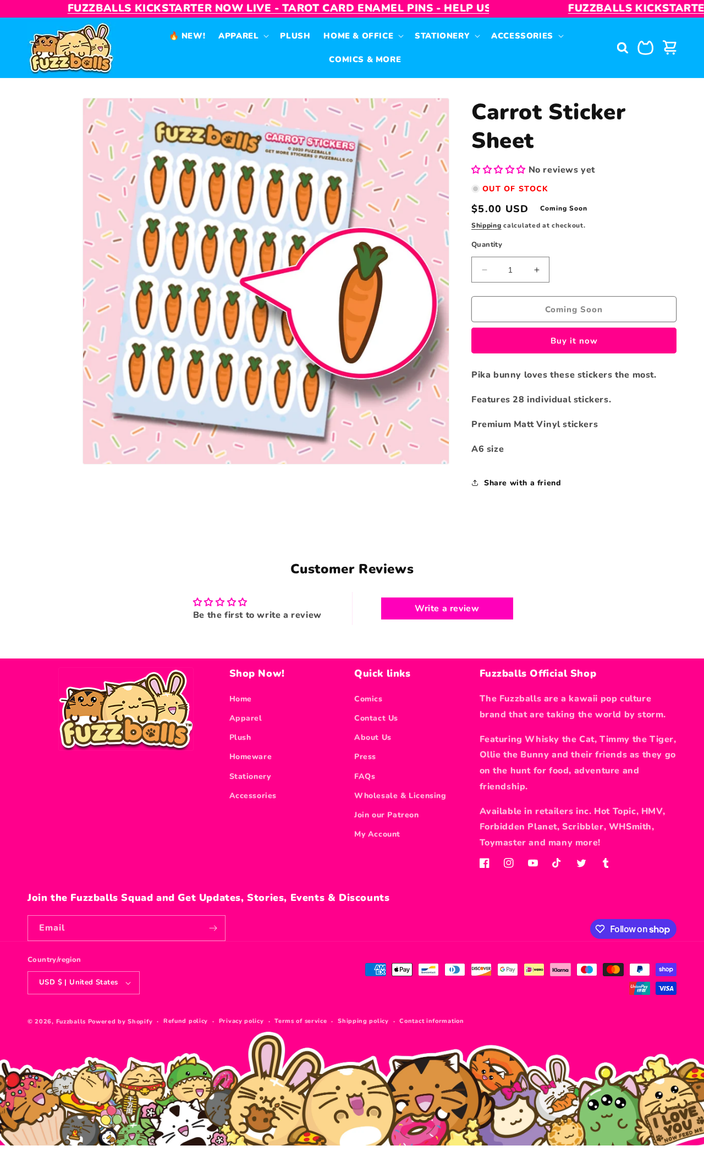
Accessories (253, 795)
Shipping (486, 225)
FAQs (364, 776)
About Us (373, 737)
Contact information (431, 1021)
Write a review (447, 608)
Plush (240, 737)
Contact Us (376, 718)
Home (240, 699)
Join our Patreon (386, 815)
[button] (242, 36)
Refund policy (185, 1021)
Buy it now (574, 340)
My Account (377, 834)
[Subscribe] (213, 928)
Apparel (245, 718)
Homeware (250, 756)
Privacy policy (241, 1021)
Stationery (250, 776)
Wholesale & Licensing (400, 795)
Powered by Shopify (120, 1021)
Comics (368, 699)
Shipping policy (363, 1021)
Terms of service (300, 1021)
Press (365, 756)
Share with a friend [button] (522, 483)
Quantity (486, 245)
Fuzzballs (71, 1021)
